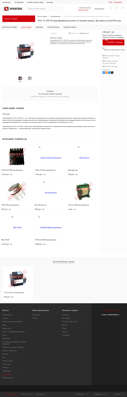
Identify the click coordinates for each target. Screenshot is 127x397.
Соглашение (65, 335)
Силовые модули (7, 361)
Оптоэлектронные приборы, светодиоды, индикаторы (14, 343)
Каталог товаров (11, 19)
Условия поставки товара (35, 2)
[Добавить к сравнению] (45, 38)
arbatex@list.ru (113, 315)
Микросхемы (6, 338)
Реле (3, 357)
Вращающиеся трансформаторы (12, 321)
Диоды (4, 325)
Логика (4, 335)
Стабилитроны (6, 364)
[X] (112, 72)
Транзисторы (6, 371)
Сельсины (5, 318)
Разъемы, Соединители (9, 350)
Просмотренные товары (63, 262)
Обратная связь (11, 394)
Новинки (34, 318)
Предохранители (7, 315)
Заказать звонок (83, 10)
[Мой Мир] (109, 72)
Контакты (65, 331)
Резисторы (5, 354)
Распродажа (36, 315)
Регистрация (118, 2)
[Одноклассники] (106, 72)
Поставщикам (19, 2)
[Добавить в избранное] (45, 34)
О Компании (6, 2)
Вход (110, 2)
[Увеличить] (25, 51)
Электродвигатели (7, 377)
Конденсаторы (6, 328)
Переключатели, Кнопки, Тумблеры (13, 347)
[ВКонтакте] (104, 72)
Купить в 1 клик (120, 50)
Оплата (64, 328)
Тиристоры (5, 367)
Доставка (50, 2)
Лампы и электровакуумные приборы (13, 331)
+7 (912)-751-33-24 (26, 394)
